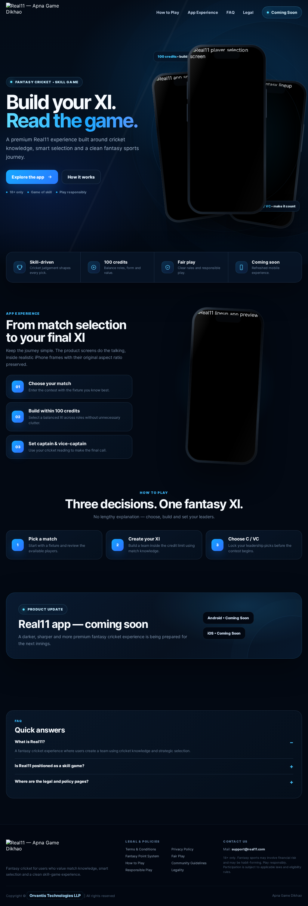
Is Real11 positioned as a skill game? (50, 765)
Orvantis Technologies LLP (55, 895)
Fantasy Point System (142, 856)
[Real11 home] (37, 12)
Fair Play (178, 856)
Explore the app (28, 176)
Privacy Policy (182, 849)
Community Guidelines (189, 863)
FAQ (230, 12)
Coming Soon (284, 12)
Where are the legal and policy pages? (52, 781)
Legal (248, 12)
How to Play (167, 12)
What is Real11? (30, 741)
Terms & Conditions (140, 849)
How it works (81, 176)
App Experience (203, 12)
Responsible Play (138, 870)
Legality (177, 870)
